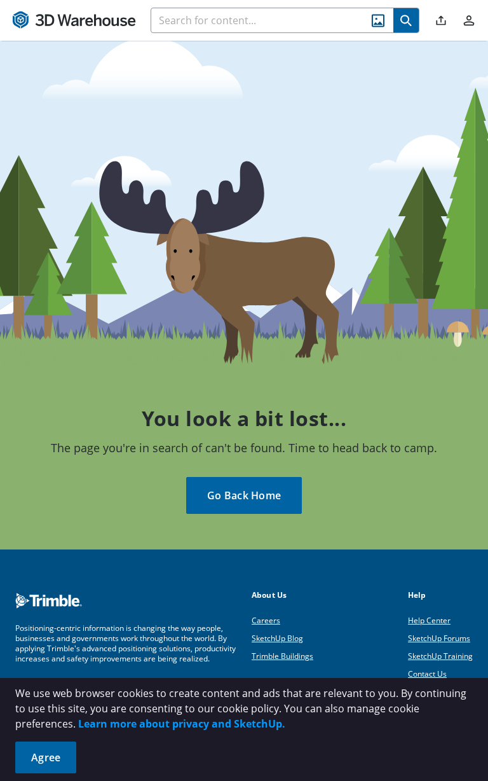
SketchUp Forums (439, 638)
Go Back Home (244, 495)
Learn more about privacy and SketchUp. (181, 724)
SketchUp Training (440, 656)
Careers (266, 620)
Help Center (429, 620)
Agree (45, 757)
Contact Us (427, 673)
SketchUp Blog (277, 638)
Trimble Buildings (282, 656)
